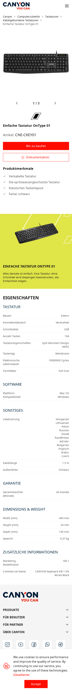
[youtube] (20, 644)
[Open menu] (67, 6)
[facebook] (34, 644)
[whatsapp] (47, 644)
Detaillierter (21, 675)
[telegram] (60, 644)
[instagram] (7, 644)
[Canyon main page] (16, 6)
